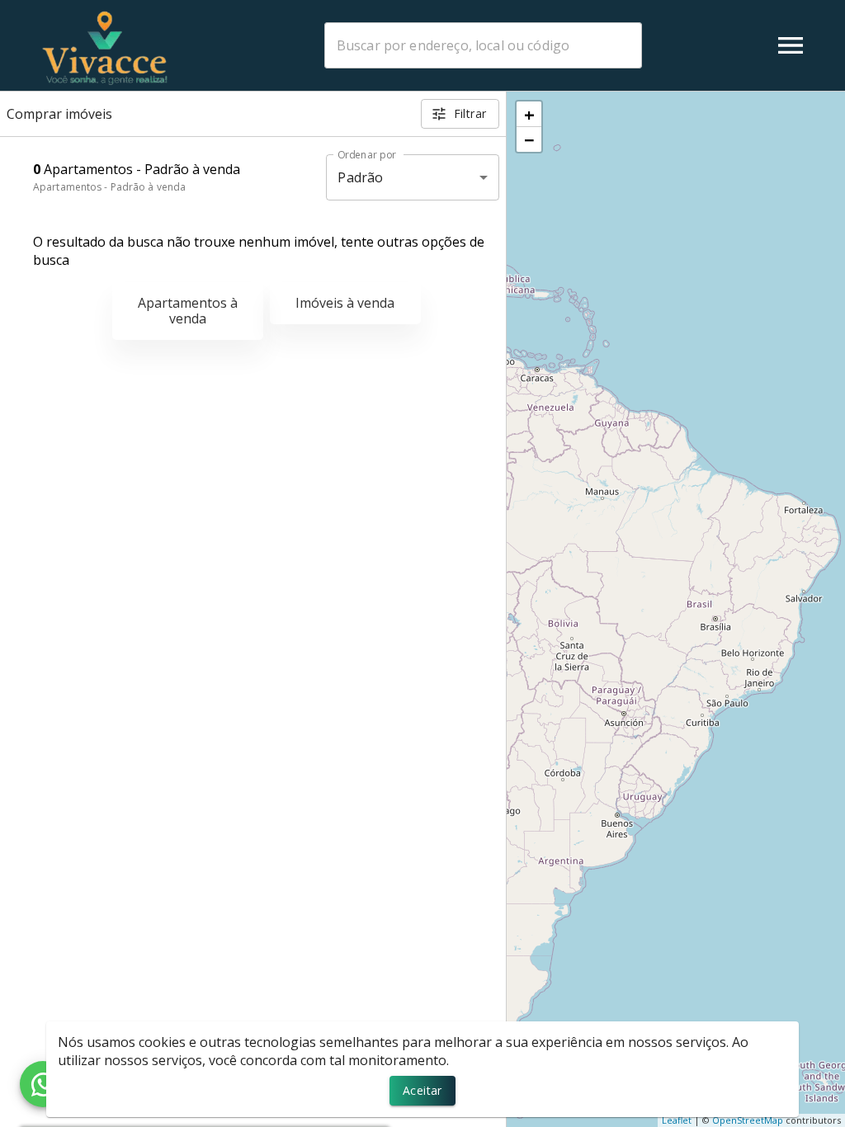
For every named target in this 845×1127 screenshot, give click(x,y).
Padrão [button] (360, 177)
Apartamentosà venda (188, 311)
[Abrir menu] (790, 45)
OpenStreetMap (747, 1120)
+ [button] (529, 113)
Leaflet (677, 1120)
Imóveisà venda (344, 303)
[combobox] (483, 45)
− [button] (529, 139)
